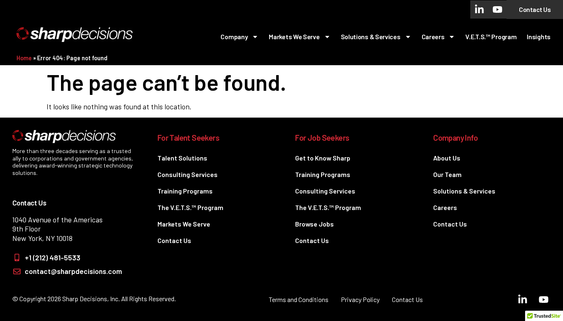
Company (234, 36)
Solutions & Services (371, 36)
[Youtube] (497, 9)
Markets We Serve (294, 36)
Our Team (447, 174)
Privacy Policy (360, 299)
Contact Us (174, 240)
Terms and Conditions (298, 299)
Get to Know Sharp (322, 158)
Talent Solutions (182, 158)
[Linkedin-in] (479, 9)
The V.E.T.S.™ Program (190, 207)
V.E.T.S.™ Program (490, 36)
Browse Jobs (314, 224)
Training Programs (185, 191)
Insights (539, 36)
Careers (433, 36)
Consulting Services (187, 174)
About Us (446, 158)
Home (24, 57)
